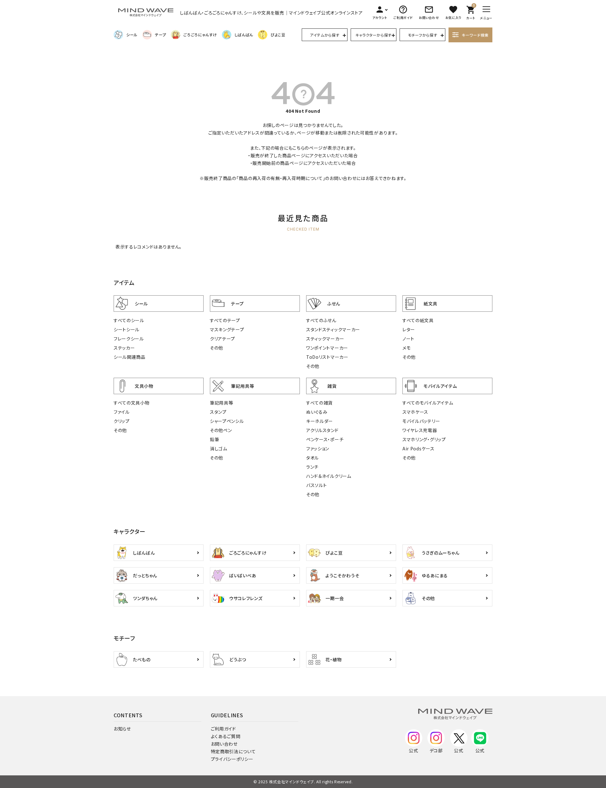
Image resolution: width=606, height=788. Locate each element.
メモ (406, 348)
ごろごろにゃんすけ (200, 34)
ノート (408, 338)
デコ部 (436, 750)
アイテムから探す (325, 35)
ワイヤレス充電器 (419, 430)
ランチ (312, 467)
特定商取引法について (233, 751)
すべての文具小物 (132, 403)
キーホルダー (319, 421)
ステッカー (124, 348)
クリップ (122, 421)
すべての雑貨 (319, 403)
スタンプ (218, 412)
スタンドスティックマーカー (333, 329)
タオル (312, 457)
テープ (160, 34)
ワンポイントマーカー (327, 348)
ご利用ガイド (223, 728)
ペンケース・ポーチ (324, 439)
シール (132, 34)
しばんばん (244, 34)
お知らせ (122, 728)
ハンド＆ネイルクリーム (328, 476)
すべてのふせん (321, 320)
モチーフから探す (422, 35)
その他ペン (221, 430)
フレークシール (129, 338)
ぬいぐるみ (317, 412)
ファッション (317, 448)
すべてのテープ (225, 320)
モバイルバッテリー (421, 421)
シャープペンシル (227, 421)
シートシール (127, 329)
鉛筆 (214, 439)
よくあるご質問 (226, 736)
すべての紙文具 (418, 320)
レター (408, 329)
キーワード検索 (475, 35)
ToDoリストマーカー (327, 357)
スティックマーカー (325, 338)
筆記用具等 (221, 403)
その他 (216, 348)
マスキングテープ (227, 329)
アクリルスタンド (322, 430)
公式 (413, 750)
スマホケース (415, 412)
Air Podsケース (418, 448)
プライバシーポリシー (232, 759)
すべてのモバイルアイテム (427, 403)
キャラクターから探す (373, 35)
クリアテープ (222, 338)
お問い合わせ (224, 744)
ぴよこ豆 (277, 34)
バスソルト (316, 485)
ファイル (122, 412)
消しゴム (218, 448)
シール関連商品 (130, 357)
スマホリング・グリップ (424, 439)
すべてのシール (129, 320)
